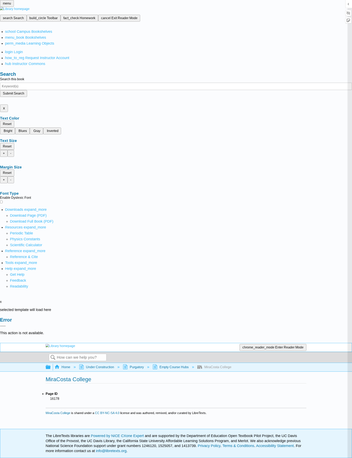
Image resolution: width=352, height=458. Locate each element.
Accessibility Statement (275, 446)
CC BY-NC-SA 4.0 (107, 413)
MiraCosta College (58, 413)
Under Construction (100, 367)
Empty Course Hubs (174, 367)
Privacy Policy (209, 446)
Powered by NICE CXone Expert (118, 436)
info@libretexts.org (110, 451)
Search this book (12, 79)
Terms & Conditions (238, 446)
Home (66, 367)
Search (53, 357)
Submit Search (13, 93)
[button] (18, 280)
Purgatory (137, 367)
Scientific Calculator (26, 245)
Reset (7, 124)
